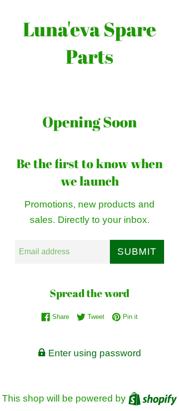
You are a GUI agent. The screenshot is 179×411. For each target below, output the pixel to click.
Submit (137, 251)
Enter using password (93, 353)
